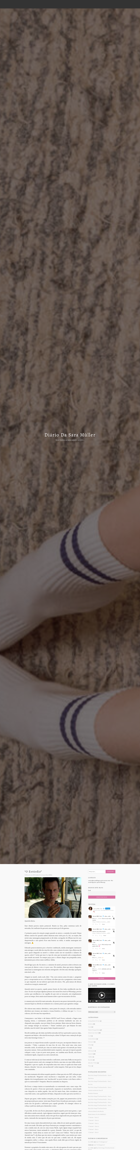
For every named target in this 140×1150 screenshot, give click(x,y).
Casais (89, 1027)
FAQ (89, 1048)
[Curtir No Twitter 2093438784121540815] (100, 949)
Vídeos (90, 1066)
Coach (89, 1036)
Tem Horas (91, 1078)
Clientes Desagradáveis (94, 1030)
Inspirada (90, 1054)
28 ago (94, 942)
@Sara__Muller (97, 918)
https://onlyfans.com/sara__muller (101, 922)
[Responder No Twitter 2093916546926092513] (93, 924)
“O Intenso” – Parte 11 (93, 1123)
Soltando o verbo (92, 1063)
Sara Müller (49, 875)
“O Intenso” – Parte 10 (93, 1126)
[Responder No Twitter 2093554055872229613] (93, 936)
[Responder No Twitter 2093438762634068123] (93, 973)
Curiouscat (91, 1042)
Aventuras (90, 1024)
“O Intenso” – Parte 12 (93, 1120)
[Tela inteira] (113, 1001)
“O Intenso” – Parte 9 (93, 1129)
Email (89, 890)
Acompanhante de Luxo (94, 1021)
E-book (90, 1045)
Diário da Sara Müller (70, 434)
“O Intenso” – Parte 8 (93, 1132)
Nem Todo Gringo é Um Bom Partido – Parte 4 (99, 1099)
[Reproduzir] (90, 1001)
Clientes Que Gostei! (93, 1033)
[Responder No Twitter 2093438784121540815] (93, 949)
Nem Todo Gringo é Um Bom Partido (97, 1108)
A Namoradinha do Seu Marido (96, 1111)
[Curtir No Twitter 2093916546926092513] (100, 924)
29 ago (113, 929)
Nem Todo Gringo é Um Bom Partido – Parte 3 (99, 1102)
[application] (101, 995)
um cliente (77, 1011)
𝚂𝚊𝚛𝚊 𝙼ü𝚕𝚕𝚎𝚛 (97, 916)
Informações (91, 1051)
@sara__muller (107, 916)
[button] (102, 995)
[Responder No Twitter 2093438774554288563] (93, 960)
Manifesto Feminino (93, 1093)
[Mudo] (110, 1001)
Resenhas (90, 1060)
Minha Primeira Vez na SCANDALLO (97, 1114)
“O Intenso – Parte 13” (93, 1117)
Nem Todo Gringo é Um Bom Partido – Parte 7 (99, 1081)
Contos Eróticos (92, 1039)
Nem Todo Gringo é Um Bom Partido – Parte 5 (99, 1096)
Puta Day (90, 1084)
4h (112, 916)
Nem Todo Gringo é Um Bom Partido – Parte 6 (99, 1087)
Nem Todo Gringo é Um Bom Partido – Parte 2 (99, 1105)
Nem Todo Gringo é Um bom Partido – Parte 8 (99, 1075)
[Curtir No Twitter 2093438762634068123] (100, 973)
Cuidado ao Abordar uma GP (95, 1090)
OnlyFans (90, 1057)
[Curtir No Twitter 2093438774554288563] (100, 960)
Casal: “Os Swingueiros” (101, 1142)
